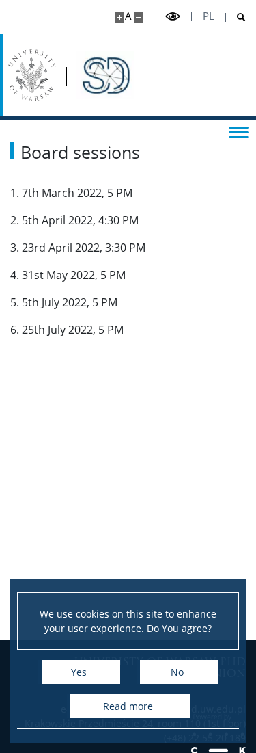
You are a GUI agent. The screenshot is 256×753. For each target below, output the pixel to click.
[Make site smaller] (138, 17)
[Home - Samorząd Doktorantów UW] (105, 75)
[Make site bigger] (119, 17)
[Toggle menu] (239, 131)
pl (208, 16)
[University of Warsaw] (32, 75)
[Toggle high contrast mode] (172, 16)
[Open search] (236, 17)
